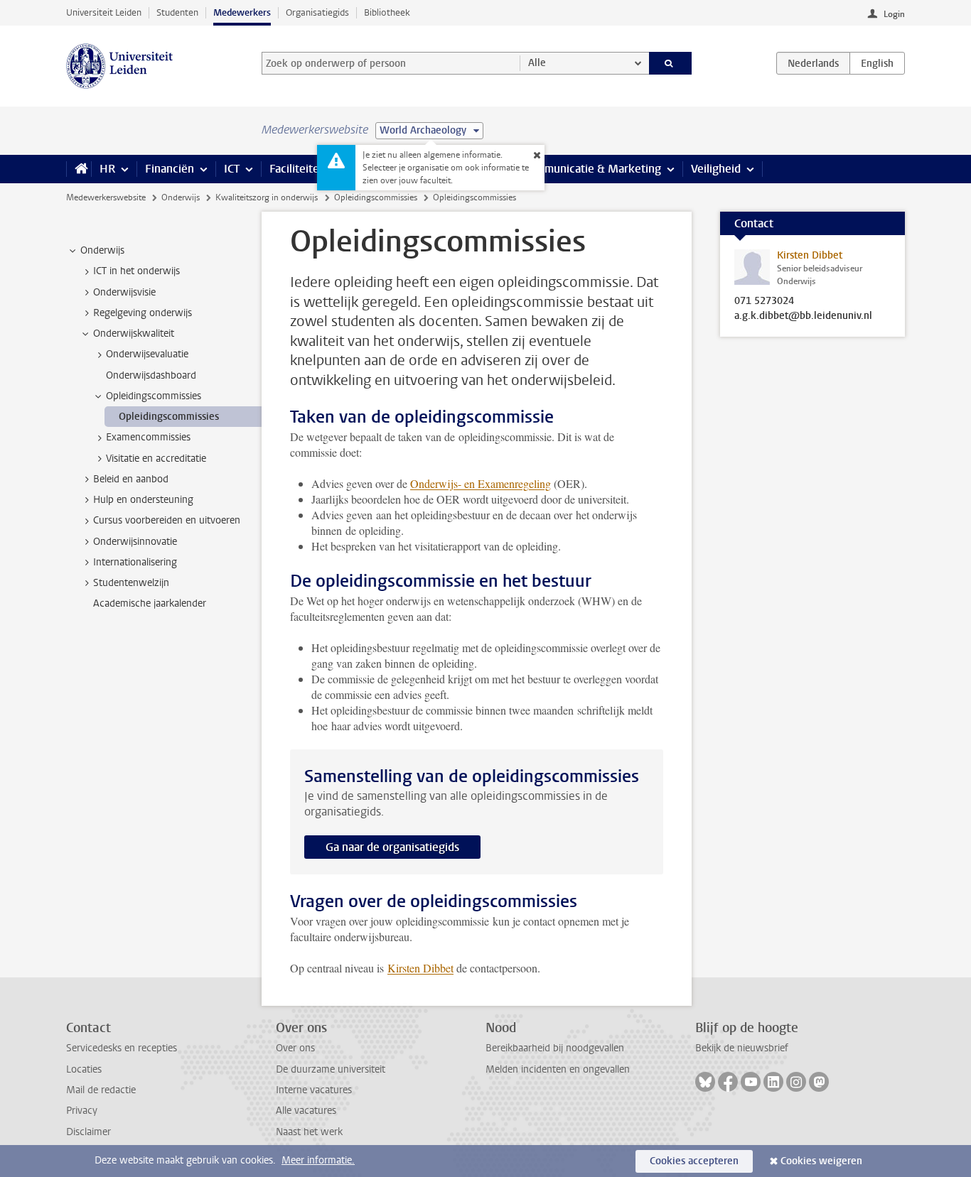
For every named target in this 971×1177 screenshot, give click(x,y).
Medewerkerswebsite (106, 197)
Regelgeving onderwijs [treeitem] (142, 313)
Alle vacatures (306, 1110)
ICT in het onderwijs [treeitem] (136, 271)
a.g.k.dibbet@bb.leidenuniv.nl (803, 316)
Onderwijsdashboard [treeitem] (151, 375)
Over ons (295, 1048)
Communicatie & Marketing (591, 168)
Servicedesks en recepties (121, 1048)
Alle (537, 63)
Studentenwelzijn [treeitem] (131, 583)
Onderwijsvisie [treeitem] (124, 292)
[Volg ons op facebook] (728, 1082)
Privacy (81, 1110)
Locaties (84, 1069)
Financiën (169, 168)
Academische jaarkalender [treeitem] (149, 603)
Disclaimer (88, 1132)
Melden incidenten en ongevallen (558, 1069)
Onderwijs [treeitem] (102, 250)
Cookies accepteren (694, 1161)
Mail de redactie (101, 1090)
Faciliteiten (297, 168)
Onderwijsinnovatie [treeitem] (135, 541)
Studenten (177, 12)
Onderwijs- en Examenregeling (480, 483)
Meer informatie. (318, 1160)
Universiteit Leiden (103, 12)
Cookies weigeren (821, 1161)
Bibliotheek (387, 12)
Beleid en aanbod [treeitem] (130, 479)
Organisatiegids (317, 12)
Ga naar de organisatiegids (392, 847)
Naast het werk (309, 1132)
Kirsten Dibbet (420, 967)
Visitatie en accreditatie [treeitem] (156, 458)
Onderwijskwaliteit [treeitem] (133, 333)
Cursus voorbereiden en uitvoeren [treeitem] (166, 520)
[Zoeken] (670, 63)
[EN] (877, 63)
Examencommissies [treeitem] (148, 437)
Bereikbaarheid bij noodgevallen (555, 1048)
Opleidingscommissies (375, 197)
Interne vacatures (314, 1090)
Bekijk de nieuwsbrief (741, 1048)
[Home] (78, 169)
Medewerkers (242, 12)
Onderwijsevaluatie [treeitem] (147, 354)
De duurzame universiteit (330, 1069)
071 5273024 (764, 301)
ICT (232, 168)
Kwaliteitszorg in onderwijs (266, 197)
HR (107, 168)
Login (894, 14)
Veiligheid (716, 168)
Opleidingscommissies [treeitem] (153, 396)
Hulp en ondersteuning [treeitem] (143, 499)
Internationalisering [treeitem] (135, 562)
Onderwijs (180, 197)
